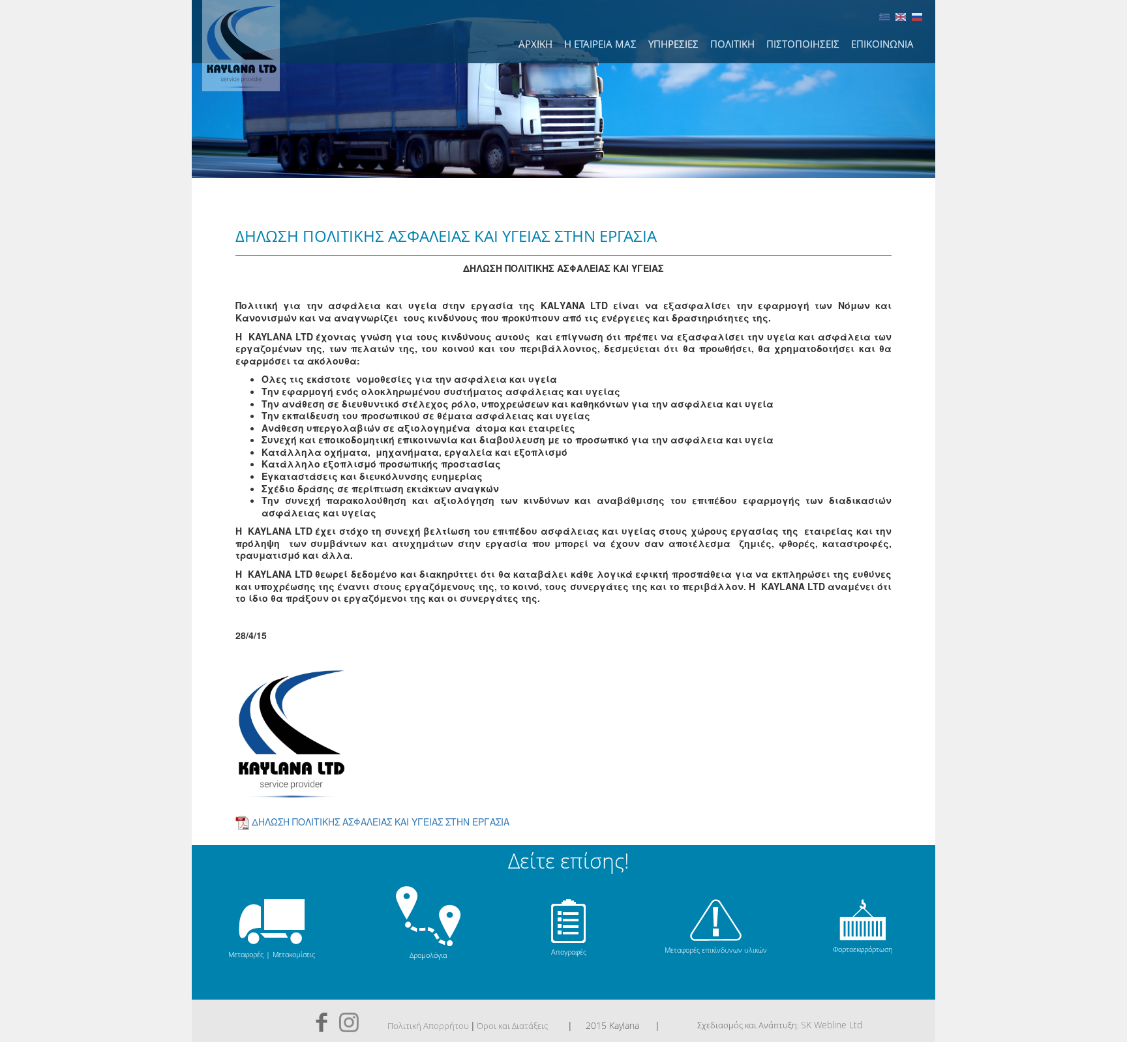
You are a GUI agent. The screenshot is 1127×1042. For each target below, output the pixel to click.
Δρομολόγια (428, 955)
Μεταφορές (245, 954)
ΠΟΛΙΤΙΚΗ (732, 43)
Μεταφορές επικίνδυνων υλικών (716, 950)
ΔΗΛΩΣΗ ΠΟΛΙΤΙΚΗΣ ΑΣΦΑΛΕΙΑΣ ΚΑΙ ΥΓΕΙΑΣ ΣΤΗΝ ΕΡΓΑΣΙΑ (380, 820)
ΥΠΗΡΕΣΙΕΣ (673, 43)
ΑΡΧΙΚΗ (535, 43)
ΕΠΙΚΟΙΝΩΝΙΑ (882, 43)
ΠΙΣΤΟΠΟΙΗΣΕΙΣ (802, 43)
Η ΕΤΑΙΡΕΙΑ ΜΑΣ (600, 43)
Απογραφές (568, 952)
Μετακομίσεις (294, 954)
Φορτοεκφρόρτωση (862, 949)
